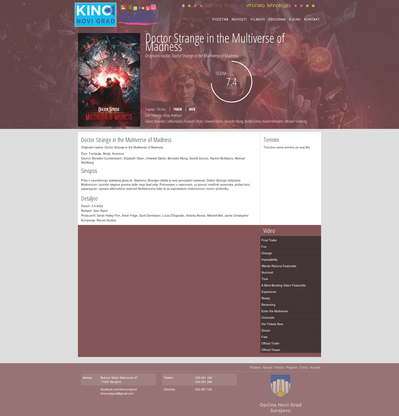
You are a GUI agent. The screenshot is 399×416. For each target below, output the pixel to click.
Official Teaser (270, 350)
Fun (264, 246)
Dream (265, 330)
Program (277, 19)
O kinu (295, 19)
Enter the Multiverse (274, 311)
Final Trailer (269, 240)
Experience (268, 292)
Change (266, 253)
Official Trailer (270, 343)
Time (264, 279)
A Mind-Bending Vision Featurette (283, 285)
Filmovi (257, 19)
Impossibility (269, 259)
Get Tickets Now (272, 324)
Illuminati (267, 272)
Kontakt (312, 19)
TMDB (177, 109)
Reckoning (268, 304)
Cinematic (268, 317)
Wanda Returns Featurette (278, 266)
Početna (220, 19)
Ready (265, 298)
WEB (192, 109)
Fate (264, 337)
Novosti (239, 19)
